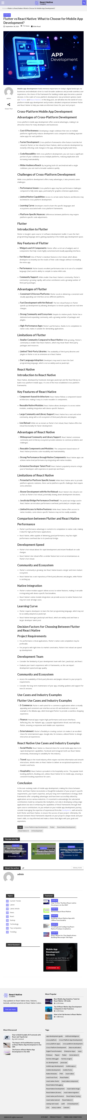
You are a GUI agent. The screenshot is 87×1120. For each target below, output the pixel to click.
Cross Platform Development (56, 1047)
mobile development (53, 1070)
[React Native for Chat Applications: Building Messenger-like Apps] (46, 934)
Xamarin (66, 1107)
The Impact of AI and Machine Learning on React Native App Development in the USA (26, 1045)
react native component (70, 1081)
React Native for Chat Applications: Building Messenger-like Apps (63, 936)
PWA (61, 1074)
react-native (70, 1074)
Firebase (49, 1055)
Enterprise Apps (69, 1051)
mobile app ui (70, 1066)
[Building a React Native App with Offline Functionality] (46, 917)
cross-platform (51, 1040)
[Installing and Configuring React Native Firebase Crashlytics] (46, 926)
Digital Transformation (54, 1051)
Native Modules (51, 1074)
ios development (52, 1062)
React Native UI (23, 831)
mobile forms (67, 1070)
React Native (64, 1077)
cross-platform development (72, 1044)
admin (8, 98)
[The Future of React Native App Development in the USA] (6, 1052)
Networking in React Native (43, 851)
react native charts (52, 1081)
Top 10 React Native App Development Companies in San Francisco (68, 1008)
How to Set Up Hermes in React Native (67, 1014)
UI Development (36, 831)
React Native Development (66, 827)
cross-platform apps (53, 1044)
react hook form (51, 1077)
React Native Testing (73, 1096)
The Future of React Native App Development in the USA (23, 1051)
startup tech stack (52, 1104)
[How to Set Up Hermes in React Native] (48, 1017)
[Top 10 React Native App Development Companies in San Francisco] (48, 1009)
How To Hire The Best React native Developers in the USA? (15, 851)
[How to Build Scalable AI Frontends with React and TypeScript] (6, 1037)
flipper (57, 1055)
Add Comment (19, 1039)
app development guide (54, 1036)
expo (80, 1051)
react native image (73, 1089)
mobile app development (54, 1066)
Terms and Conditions (73, 1117)
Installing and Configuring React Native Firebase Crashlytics (62, 928)
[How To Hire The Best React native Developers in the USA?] (46, 902)
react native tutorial (53, 1100)
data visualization (75, 1047)
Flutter (52, 827)
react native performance (55, 1096)
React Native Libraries (53, 1092)
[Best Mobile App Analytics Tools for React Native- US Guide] (48, 1001)
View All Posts (77, 868)
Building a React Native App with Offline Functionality (71, 851)
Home (4, 8)
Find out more (10, 1009)
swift (63, 1104)
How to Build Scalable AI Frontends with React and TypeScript (26, 1036)
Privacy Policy (56, 1117)
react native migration (71, 1092)
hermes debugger (52, 1059)
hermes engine (66, 1059)
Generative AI (74, 1055)
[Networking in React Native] (46, 910)
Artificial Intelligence (72, 1036)
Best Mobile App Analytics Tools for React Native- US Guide (67, 1000)
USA (47, 1107)
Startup (7, 15)
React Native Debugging (54, 1085)
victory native (56, 1107)
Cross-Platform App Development (36, 827)
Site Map (44, 1117)
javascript (63, 1062)
